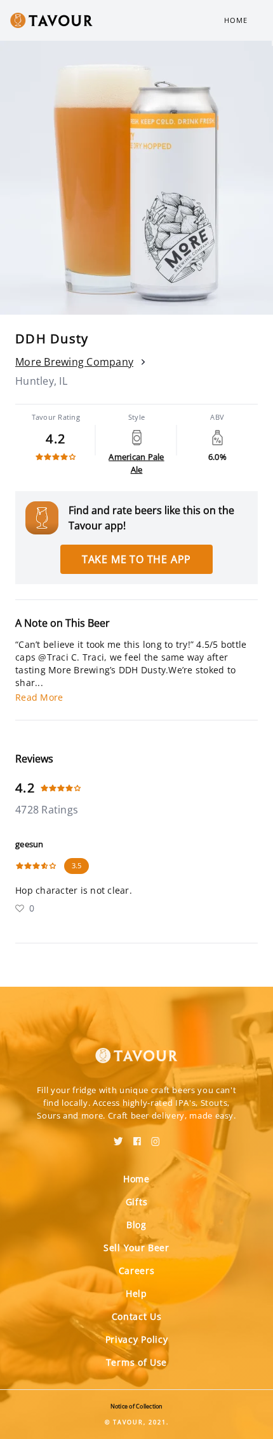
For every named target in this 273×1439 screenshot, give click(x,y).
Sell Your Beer (136, 1248)
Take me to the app (136, 559)
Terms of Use (136, 1362)
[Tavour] (136, 1047)
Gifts (137, 1202)
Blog (136, 1225)
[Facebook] (137, 1137)
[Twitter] (118, 1137)
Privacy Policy (136, 1339)
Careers (137, 1270)
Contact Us (137, 1316)
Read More (39, 697)
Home (236, 20)
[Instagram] (155, 1137)
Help (136, 1293)
